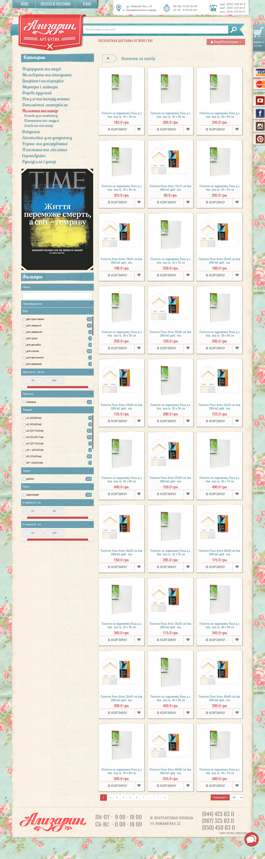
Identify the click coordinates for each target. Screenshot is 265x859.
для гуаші (31, 338)
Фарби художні (37, 93)
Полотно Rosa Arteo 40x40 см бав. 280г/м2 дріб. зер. (220, 698)
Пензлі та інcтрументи (46, 99)
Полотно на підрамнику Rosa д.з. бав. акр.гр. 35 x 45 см (121, 625)
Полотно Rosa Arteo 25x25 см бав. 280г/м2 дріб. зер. (220, 406)
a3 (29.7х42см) (34, 430)
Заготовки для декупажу (47, 137)
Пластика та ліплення (44, 149)
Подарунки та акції (41, 69)
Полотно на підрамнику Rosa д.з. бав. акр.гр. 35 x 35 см (170, 552)
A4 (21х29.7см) (34, 437)
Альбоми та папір (38, 126)
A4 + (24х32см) (34, 450)
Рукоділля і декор (39, 161)
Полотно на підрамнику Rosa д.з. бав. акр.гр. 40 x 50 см (170, 698)
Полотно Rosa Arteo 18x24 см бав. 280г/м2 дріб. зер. (122, 260)
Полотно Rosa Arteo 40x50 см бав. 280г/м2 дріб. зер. (170, 771)
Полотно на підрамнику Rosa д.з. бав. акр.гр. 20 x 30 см (170, 115)
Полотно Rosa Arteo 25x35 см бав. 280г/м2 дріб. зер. (170, 479)
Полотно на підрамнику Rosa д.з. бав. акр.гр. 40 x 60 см (121, 771)
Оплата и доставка (56, 4)
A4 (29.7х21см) (34, 443)
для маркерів (34, 364)
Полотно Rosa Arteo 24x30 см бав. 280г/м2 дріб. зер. (122, 406)
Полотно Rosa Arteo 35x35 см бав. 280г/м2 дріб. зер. (170, 625)
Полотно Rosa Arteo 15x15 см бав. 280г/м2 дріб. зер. (170, 187)
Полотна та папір (40, 111)
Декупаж (31, 131)
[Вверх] (262, 854)
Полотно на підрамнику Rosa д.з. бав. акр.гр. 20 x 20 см (121, 115)
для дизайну (33, 344)
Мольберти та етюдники (47, 75)
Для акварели (34, 332)
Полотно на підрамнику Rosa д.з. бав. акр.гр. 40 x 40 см (219, 625)
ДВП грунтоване (35, 319)
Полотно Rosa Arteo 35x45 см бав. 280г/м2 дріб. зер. (122, 698)
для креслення (35, 357)
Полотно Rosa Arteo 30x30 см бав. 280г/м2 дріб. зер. (122, 552)
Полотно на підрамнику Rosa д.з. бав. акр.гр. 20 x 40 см (219, 115)
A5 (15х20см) (33, 456)
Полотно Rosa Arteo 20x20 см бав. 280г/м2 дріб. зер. (220, 260)
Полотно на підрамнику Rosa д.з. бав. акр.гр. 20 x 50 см (121, 187)
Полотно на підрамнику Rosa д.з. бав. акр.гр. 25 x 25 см (219, 187)
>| (165, 797)
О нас (87, 4)
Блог (25, 4)
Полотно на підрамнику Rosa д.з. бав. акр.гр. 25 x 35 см (170, 260)
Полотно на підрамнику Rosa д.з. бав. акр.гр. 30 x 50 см (170, 406)
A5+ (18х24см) (34, 462)
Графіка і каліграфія (43, 81)
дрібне (30, 478)
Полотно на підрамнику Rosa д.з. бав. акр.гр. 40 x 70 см (219, 771)
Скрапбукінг (34, 155)
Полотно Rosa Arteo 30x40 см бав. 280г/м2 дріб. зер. (220, 552)
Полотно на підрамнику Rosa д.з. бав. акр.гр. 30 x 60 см (121, 479)
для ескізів (32, 351)
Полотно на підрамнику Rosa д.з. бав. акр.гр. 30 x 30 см (121, 333)
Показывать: (220, 797)
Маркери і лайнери (40, 87)
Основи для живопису (41, 116)
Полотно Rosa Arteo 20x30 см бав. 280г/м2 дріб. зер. (170, 333)
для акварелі (33, 325)
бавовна (31, 402)
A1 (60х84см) (33, 417)
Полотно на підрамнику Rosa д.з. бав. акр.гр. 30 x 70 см (219, 479)
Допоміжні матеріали (45, 105)
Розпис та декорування (44, 143)
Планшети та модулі (41, 121)
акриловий (32, 494)
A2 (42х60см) (33, 424)
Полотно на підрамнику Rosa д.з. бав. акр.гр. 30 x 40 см (219, 333)
